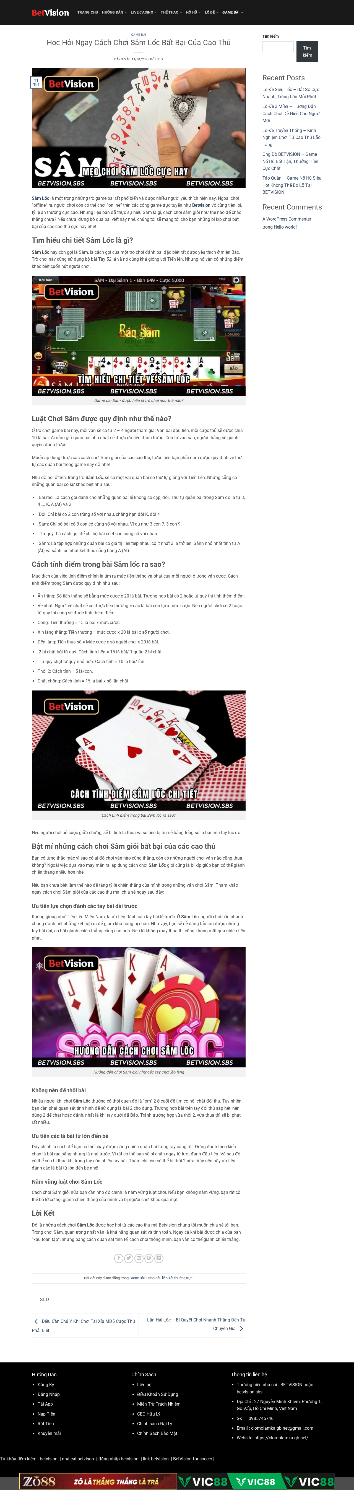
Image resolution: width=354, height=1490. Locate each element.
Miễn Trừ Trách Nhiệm (159, 1404)
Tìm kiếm (270, 36)
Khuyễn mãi (49, 1433)
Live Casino (142, 12)
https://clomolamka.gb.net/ (281, 1437)
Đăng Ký (46, 1384)
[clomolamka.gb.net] (50, 12)
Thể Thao (169, 12)
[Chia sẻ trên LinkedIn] (158, 1258)
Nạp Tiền (47, 1414)
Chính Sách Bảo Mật (157, 1433)
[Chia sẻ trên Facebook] (118, 1258)
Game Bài (231, 12)
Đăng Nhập (49, 1394)
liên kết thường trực (177, 1278)
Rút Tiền (46, 1423)
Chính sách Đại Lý (154, 1423)
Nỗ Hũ (191, 12)
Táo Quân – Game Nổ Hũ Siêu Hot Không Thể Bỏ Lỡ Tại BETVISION (291, 185)
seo (160, 59)
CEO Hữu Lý (148, 1414)
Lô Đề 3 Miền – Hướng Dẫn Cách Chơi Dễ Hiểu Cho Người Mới (291, 113)
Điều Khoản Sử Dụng (158, 1394)
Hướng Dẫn (112, 12)
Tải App (45, 1404)
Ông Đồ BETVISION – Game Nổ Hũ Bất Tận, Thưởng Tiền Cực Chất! (290, 161)
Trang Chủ (87, 12)
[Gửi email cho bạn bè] (139, 1258)
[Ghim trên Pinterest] (148, 1258)
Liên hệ (144, 1384)
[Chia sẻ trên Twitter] (128, 1258)
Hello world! (285, 227)
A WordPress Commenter (286, 219)
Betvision (201, 205)
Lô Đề (210, 12)
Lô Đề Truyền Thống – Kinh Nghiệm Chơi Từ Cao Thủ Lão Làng (291, 137)
